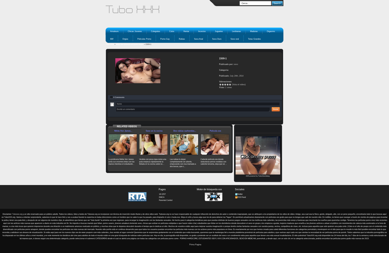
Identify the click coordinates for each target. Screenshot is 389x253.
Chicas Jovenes (135, 31)
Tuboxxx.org (17, 214)
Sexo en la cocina (154, 131)
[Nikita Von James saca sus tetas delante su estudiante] (122, 144)
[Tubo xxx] (159, 10)
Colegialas (155, 31)
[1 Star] (220, 84)
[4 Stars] (227, 84)
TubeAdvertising (264, 176)
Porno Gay (165, 39)
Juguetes (219, 31)
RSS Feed (241, 197)
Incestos (202, 31)
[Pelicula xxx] (214, 144)
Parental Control (165, 200)
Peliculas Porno (144, 39)
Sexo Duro (216, 39)
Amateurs (114, 31)
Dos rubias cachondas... (184, 131)
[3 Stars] (225, 84)
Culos (171, 31)
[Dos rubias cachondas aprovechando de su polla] (184, 144)
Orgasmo (271, 31)
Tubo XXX (110, 44)
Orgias (125, 39)
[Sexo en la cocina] (153, 144)
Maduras (254, 31)
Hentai (186, 31)
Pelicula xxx (215, 131)
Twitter (240, 194)
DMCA (161, 197)
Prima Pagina (195, 244)
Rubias (182, 39)
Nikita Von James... (123, 131)
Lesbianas (236, 31)
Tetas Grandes (254, 39)
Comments (118, 97)
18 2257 (162, 194)
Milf (111, 39)
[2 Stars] (223, 84)
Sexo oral (235, 39)
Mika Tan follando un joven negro (129, 44)
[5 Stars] (230, 84)
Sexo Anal (198, 39)
